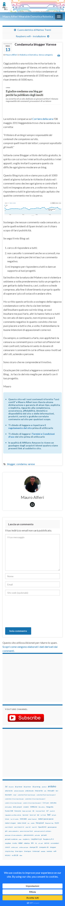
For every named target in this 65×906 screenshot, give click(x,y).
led (48, 815)
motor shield (21, 823)
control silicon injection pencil (32, 803)
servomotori (54, 843)
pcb (6, 831)
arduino (52, 786)
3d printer (27, 787)
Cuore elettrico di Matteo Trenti (34, 29)
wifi (55, 851)
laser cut (33, 815)
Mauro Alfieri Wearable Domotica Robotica (27, 16)
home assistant (26, 811)
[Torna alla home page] (32, 6)
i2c (33, 811)
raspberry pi (36, 839)
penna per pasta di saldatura (42, 831)
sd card (40, 843)
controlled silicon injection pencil (35, 799)
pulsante (37, 835)
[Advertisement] (26, 677)
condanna (21, 464)
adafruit (44, 787)
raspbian (8, 843)
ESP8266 (33, 807)
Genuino (17, 811)
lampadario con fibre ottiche (13, 815)
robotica (27, 843)
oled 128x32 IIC (19, 827)
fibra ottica (41, 807)
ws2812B (15, 855)
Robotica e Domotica (29, 54)
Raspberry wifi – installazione (31, 36)
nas (29, 823)
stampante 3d (43, 847)
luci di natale (14, 819)
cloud (14, 795)
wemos (49, 851)
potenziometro (29, 835)
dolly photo (8, 807)
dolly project (17, 807)
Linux (7, 819)
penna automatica (14, 831)
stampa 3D (34, 847)
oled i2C (28, 827)
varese (31, 464)
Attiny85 (51, 791)
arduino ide (9, 791)
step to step (9, 851)
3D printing (36, 787)
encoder (26, 807)
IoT (47, 811)
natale (32, 823)
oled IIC (34, 827)
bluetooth (8, 795)
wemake (43, 851)
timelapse (27, 851)
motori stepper (10, 823)
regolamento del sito (20, 428)
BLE (57, 791)
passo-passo (52, 827)
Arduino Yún (39, 791)
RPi (32, 843)
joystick (52, 811)
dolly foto (53, 803)
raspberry (26, 839)
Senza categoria (46, 54)
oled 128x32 (9, 827)
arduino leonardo (19, 791)
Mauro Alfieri (11, 54)
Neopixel (40, 823)
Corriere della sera (42, 118)
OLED (57, 823)
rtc (36, 843)
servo (46, 843)
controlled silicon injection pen (14, 799)
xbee (21, 855)
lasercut (25, 815)
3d (6, 786)
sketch (7, 847)
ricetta (14, 843)
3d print (11, 787)
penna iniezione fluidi (26, 831)
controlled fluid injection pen (26, 795)
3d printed (18, 787)
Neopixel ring (49, 823)
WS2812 (7, 855)
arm (45, 791)
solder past (14, 847)
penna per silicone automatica (13, 835)
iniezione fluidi (40, 811)
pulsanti (44, 835)
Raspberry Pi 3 (48, 839)
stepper (53, 847)
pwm (20, 839)
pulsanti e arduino (11, 839)
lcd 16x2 (43, 815)
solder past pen (23, 847)
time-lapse (19, 851)
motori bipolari (32, 819)
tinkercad (36, 851)
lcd (38, 815)
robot (20, 843)
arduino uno (29, 791)
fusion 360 (9, 811)
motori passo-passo (45, 819)
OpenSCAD (42, 827)
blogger (11, 464)
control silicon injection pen (13, 803)
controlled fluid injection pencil (46, 795)
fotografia (49, 807)
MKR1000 (23, 819)
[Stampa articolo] (59, 55)
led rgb (54, 815)
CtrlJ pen (46, 803)
